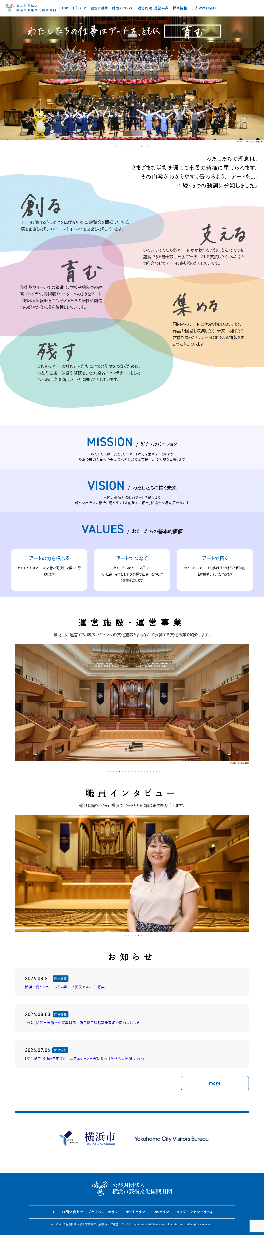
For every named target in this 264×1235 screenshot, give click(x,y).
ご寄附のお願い (204, 8)
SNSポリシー (163, 1212)
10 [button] (135, 771)
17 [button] (157, 771)
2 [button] (123, 146)
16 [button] (154, 771)
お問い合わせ (73, 1212)
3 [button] (129, 146)
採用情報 (180, 8)
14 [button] (147, 771)
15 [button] (150, 771)
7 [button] (126, 771)
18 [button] (160, 771)
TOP (65, 8)
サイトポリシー (137, 1212)
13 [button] (144, 771)
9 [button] (132, 771)
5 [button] (141, 146)
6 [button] (147, 146)
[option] (132, 79)
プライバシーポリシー (104, 1212)
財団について (123, 8)
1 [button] (116, 146)
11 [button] (138, 771)
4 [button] (135, 146)
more (215, 1083)
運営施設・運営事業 (153, 8)
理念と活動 (99, 8)
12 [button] (141, 771)
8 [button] (129, 771)
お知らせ (79, 8)
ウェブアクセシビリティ (195, 1212)
